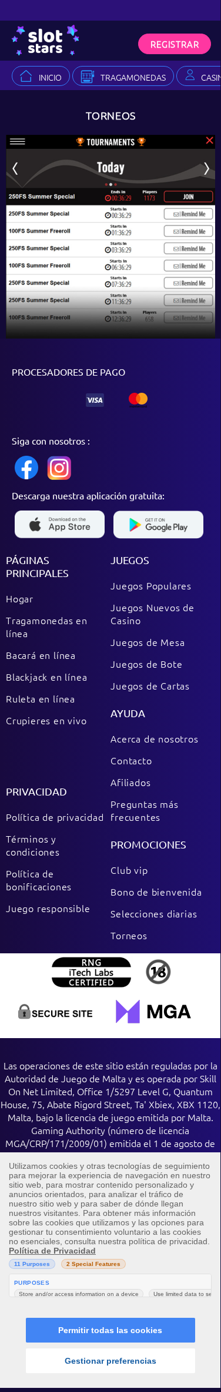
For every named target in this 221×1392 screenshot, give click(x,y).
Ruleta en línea (40, 698)
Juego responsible (48, 908)
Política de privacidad (55, 816)
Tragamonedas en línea (47, 626)
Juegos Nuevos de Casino (152, 614)
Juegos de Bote (146, 663)
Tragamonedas (133, 77)
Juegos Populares (151, 585)
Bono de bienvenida (156, 891)
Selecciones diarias (153, 913)
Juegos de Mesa (147, 641)
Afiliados (130, 781)
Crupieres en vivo (46, 720)
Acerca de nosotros (154, 738)
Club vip (129, 869)
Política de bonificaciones (39, 880)
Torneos (129, 935)
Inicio (50, 77)
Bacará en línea (41, 654)
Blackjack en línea (46, 676)
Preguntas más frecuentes (144, 810)
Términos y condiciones (33, 845)
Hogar (20, 598)
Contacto (131, 760)
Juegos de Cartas (150, 685)
